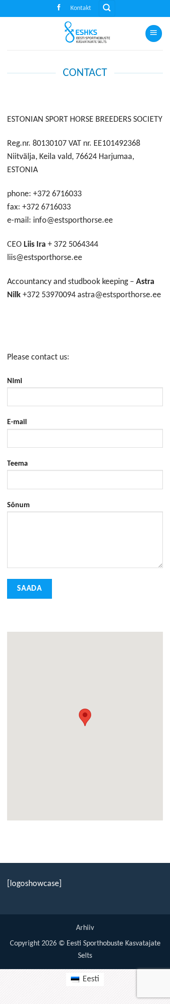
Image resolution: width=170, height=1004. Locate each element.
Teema (17, 464)
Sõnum (18, 505)
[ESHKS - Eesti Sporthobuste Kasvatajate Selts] (84, 33)
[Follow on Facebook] (59, 8)
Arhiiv (85, 928)
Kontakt (80, 8)
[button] (107, 8)
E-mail (17, 422)
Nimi (14, 381)
